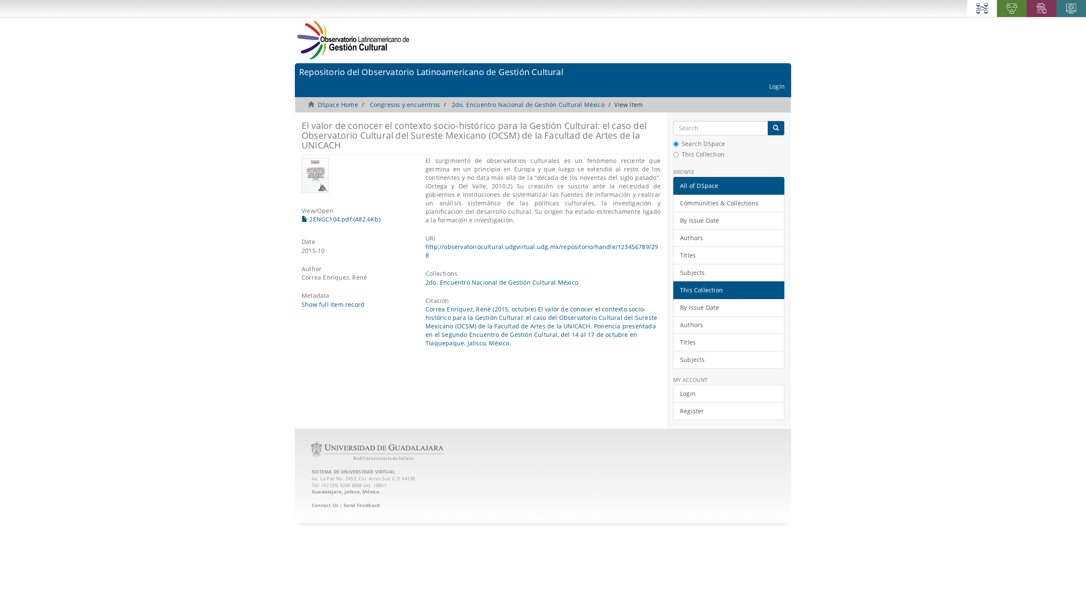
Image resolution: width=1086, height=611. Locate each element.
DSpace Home (338, 105)
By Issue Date (699, 220)
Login (688, 394)
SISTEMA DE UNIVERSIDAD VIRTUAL (353, 471)
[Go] (775, 128)
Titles (688, 255)
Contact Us (325, 505)
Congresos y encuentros (405, 105)
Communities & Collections (719, 203)
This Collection (703, 154)
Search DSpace (703, 144)
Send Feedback (362, 505)
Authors (691, 238)
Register (692, 411)
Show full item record (333, 304)
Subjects (692, 273)
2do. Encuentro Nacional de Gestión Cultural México (528, 105)
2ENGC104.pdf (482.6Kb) (344, 219)
